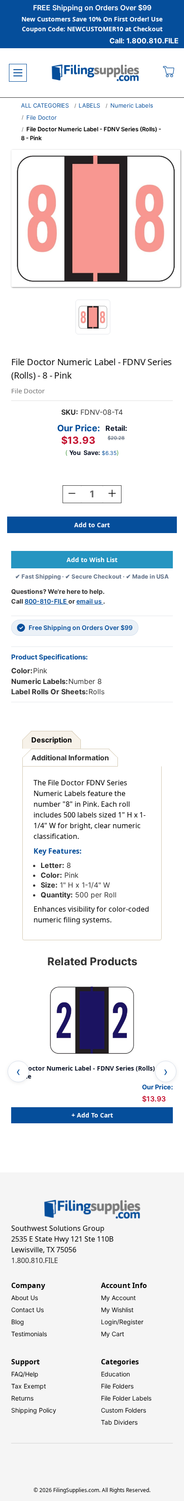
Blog (17, 1322)
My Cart (112, 1334)
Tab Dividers (119, 1422)
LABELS (89, 105)
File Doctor (41, 117)
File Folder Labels (126, 1398)
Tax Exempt (28, 1386)
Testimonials (29, 1334)
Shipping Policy (33, 1410)
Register (131, 1322)
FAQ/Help (24, 1374)
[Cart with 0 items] (169, 72)
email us (89, 601)
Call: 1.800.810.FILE (144, 40)
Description (51, 739)
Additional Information (70, 757)
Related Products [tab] (92, 961)
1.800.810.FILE (34, 1260)
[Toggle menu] (18, 73)
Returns (22, 1398)
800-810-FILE (46, 601)
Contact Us (27, 1309)
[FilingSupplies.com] (95, 73)
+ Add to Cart (92, 1115)
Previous (18, 1071)
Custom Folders (123, 1410)
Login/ (110, 1322)
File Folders (117, 1386)
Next (165, 1071)
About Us (24, 1297)
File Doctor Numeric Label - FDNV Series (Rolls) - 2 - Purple (89, 1072)
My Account (118, 1297)
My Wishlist (117, 1309)
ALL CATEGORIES (45, 105)
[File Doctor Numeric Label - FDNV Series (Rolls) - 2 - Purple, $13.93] (92, 1020)
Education (115, 1374)
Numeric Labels (131, 105)
